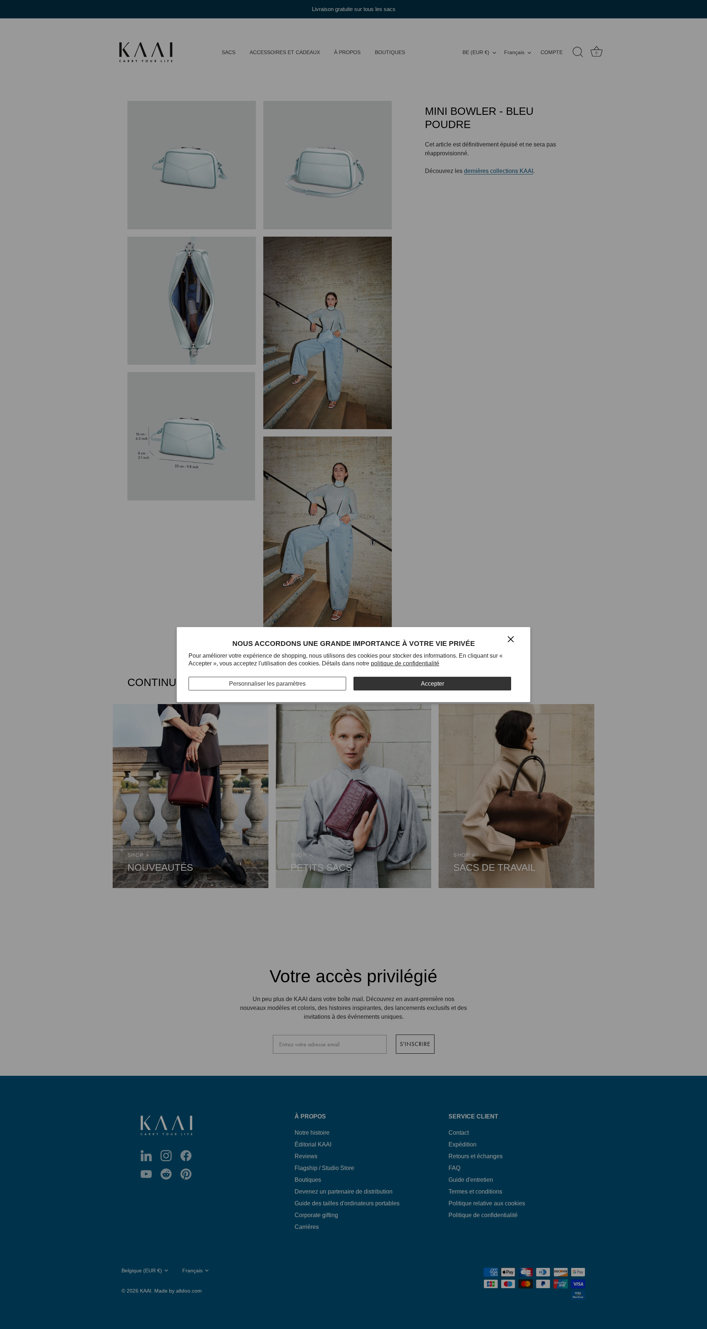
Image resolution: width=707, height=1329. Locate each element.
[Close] (511, 638)
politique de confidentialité (405, 663)
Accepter (432, 683)
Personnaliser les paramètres (267, 683)
